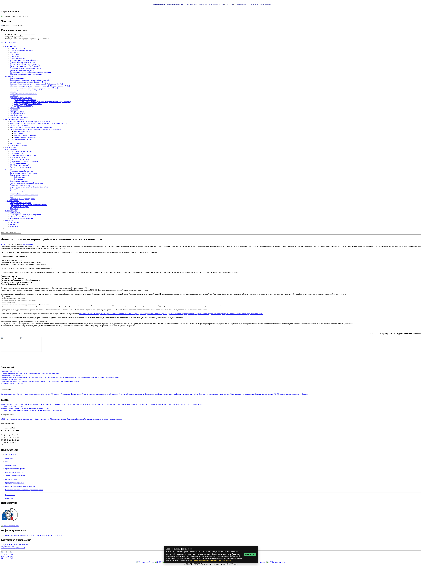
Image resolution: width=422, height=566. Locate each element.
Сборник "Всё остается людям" (12, 406)
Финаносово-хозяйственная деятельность (160, 394)
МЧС (7, 461)
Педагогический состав (79, 394)
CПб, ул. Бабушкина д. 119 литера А (13, 548)
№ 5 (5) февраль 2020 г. (75, 404)
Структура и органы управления (28, 394)
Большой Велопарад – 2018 (11, 379)
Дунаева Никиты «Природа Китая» (181, 314)
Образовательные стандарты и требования (292, 394)
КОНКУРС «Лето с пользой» (12, 383)
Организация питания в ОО (265, 394)
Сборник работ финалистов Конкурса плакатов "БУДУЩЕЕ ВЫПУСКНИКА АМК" (33, 410)
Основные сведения (8, 394)
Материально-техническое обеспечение (103, 394)
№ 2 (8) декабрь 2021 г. (126, 404)
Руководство (65, 394)
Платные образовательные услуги (131, 394)
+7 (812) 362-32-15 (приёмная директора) (14, 544)
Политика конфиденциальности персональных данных (211, 560)
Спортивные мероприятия (94, 419)
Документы (45, 394)
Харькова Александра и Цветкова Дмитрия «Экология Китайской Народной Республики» (229, 314)
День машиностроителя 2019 (12, 375)
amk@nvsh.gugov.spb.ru (8, 546)
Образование (55, 394)
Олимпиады (71, 419)
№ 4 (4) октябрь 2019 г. (58, 404)
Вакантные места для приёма (187, 394)
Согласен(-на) (250, 554)
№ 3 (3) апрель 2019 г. (41, 404)
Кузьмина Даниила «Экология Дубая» (152, 314)
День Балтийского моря (10, 371)
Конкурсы (80, 419)
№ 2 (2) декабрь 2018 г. (23, 404)
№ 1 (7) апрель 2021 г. (110, 404)
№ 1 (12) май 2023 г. (194, 404)
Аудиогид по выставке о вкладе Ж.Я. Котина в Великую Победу (25, 408)
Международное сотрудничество (242, 394)
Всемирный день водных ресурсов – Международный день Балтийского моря (30, 373)
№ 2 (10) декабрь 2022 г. (160, 404)
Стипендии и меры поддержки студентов (214, 394)
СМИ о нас (5, 419)
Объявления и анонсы (58, 419)
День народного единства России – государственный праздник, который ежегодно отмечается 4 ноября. (40, 381)
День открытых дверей (113, 419)
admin (3, 244)
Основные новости (29, 244)
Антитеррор (9, 458)
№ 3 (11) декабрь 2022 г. (178, 404)
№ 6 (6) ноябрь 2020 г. (93, 404)
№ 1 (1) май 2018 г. (8, 404)
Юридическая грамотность (20, 185)
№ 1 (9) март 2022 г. (143, 404)
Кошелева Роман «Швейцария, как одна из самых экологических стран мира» (108, 314)
